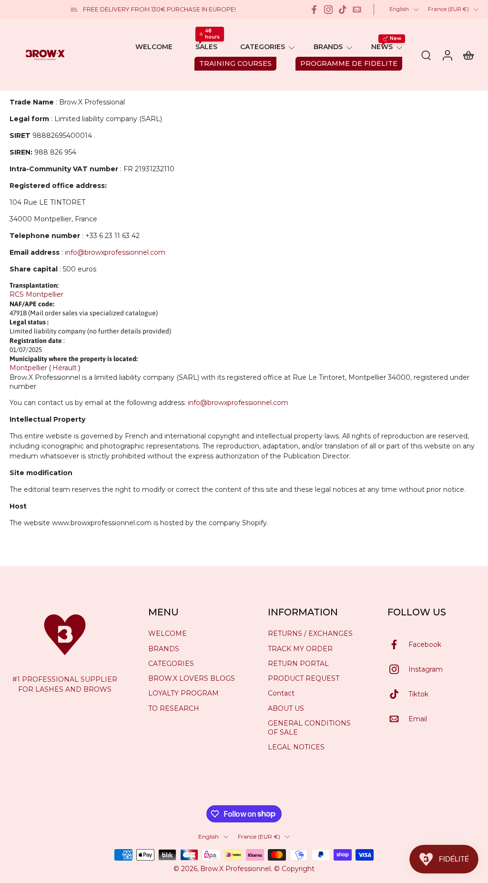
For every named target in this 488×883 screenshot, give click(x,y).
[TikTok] (343, 9)
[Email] (357, 9)
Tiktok (418, 693)
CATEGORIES (262, 46)
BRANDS (328, 46)
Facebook (424, 644)
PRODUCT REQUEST (303, 678)
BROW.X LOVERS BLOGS (191, 678)
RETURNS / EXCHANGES (310, 633)
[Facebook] (314, 9)
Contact (281, 693)
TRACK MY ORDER (300, 648)
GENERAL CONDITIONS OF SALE (309, 728)
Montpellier (28, 368)
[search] (426, 54)
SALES (206, 46)
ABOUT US (286, 708)
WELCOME (154, 46)
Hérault (64, 368)
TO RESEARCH (173, 708)
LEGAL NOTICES (296, 747)
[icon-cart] (468, 55)
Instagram (425, 669)
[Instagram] (328, 9)
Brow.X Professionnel (235, 868)
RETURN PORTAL (298, 663)
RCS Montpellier (36, 294)
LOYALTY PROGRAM (183, 693)
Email (417, 718)
